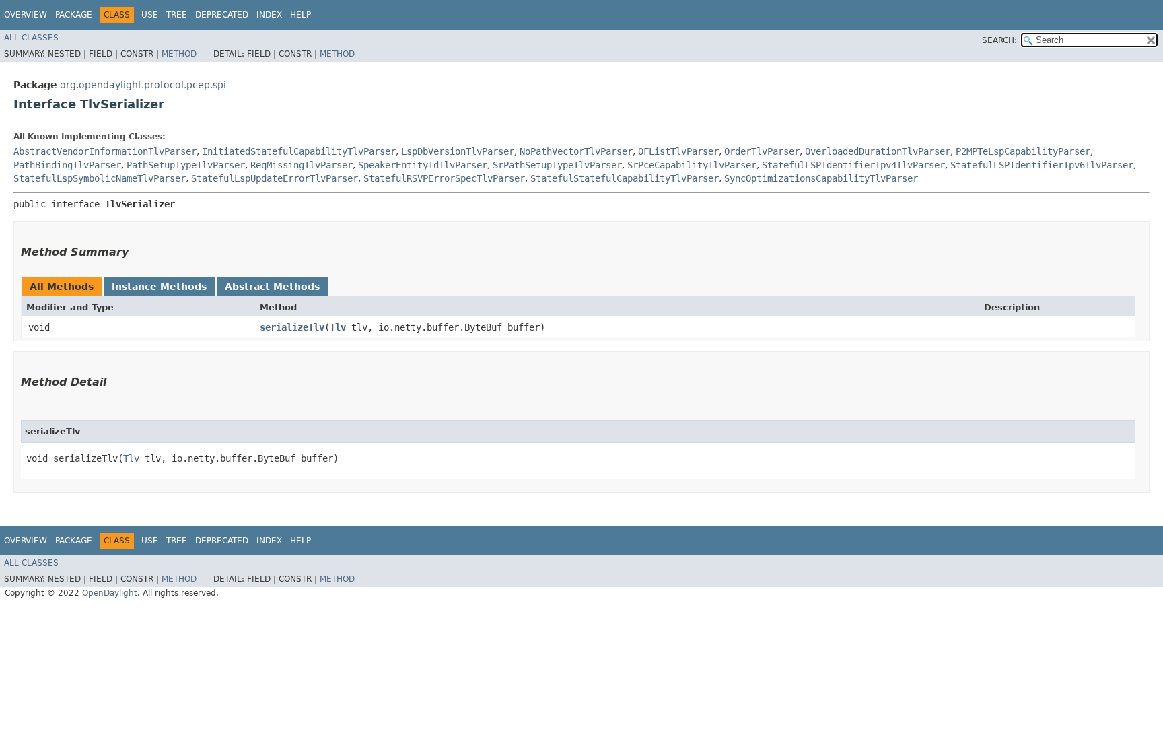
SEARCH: (999, 40)
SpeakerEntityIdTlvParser (422, 165)
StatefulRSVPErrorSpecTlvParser (444, 178)
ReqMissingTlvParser (301, 165)
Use (149, 15)
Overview (25, 15)
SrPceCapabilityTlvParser (691, 165)
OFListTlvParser (678, 151)
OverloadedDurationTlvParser (877, 151)
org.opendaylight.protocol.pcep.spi (143, 84)
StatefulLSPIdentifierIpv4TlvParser (853, 165)
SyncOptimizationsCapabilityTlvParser (821, 178)
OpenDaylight (109, 593)
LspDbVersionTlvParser (457, 151)
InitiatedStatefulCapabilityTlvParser (299, 151)
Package (73, 15)
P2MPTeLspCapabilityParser (1023, 151)
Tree (176, 15)
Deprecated (221, 15)
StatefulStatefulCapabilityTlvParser (624, 178)
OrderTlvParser (762, 151)
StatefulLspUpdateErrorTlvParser (274, 178)
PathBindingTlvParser (67, 165)
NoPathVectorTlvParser (576, 151)
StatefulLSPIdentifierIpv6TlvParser (1041, 165)
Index (269, 15)
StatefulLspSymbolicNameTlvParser (99, 178)
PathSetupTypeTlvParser (186, 165)
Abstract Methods (272, 286)
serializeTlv (292, 327)
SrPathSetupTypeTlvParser (557, 165)
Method (179, 54)
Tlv (338, 327)
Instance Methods (159, 286)
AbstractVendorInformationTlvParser (105, 151)
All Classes (31, 37)
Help (300, 15)
